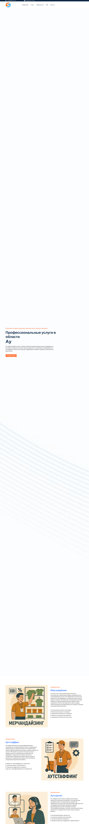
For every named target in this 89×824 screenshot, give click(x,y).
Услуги (32, 5)
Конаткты (52, 5)
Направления (25, 5)
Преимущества (40, 5)
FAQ (47, 5)
